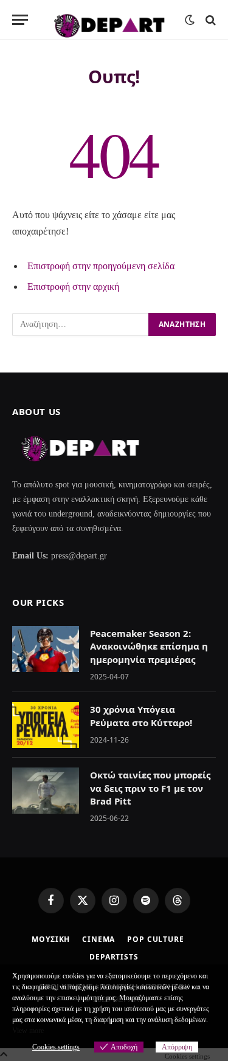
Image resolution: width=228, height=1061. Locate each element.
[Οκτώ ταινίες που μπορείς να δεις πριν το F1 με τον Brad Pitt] (45, 790)
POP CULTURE (155, 939)
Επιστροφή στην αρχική (73, 286)
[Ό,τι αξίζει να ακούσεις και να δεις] (109, 19)
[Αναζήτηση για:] (81, 324)
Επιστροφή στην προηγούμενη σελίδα (100, 266)
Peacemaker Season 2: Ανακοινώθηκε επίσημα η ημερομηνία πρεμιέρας (149, 646)
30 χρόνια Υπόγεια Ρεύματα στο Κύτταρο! (141, 715)
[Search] (209, 19)
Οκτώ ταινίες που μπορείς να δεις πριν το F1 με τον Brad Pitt (150, 788)
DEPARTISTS (113, 957)
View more (28, 1030)
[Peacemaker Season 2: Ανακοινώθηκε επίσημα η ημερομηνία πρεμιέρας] (45, 649)
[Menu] (20, 19)
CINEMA (98, 939)
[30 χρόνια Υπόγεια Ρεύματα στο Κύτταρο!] (45, 725)
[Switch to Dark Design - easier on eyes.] (190, 20)
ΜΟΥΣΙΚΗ (51, 939)
